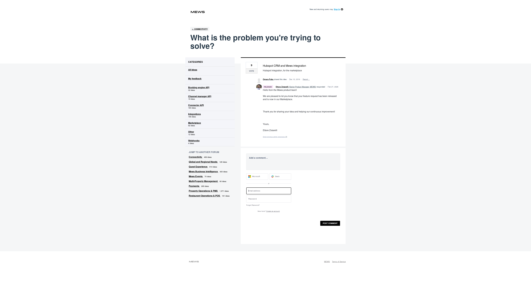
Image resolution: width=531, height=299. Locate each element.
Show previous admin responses (275, 137)
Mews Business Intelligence (203, 171)
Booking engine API (198, 87)
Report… (306, 79)
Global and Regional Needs (203, 161)
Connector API (196, 105)
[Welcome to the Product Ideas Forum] (197, 12)
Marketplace (194, 122)
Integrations (194, 114)
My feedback (194, 78)
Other (191, 131)
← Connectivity (200, 29)
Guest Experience (198, 166)
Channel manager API (199, 96)
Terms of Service (339, 261)
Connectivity (196, 156)
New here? (269, 211)
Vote (251, 71)
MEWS (327, 261)
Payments (194, 186)
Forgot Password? (253, 205)
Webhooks (194, 140)
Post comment (330, 223)
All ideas (192, 69)
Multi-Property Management (203, 181)
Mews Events (196, 176)
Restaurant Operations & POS (205, 195)
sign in (337, 9)
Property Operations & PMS (203, 190)
